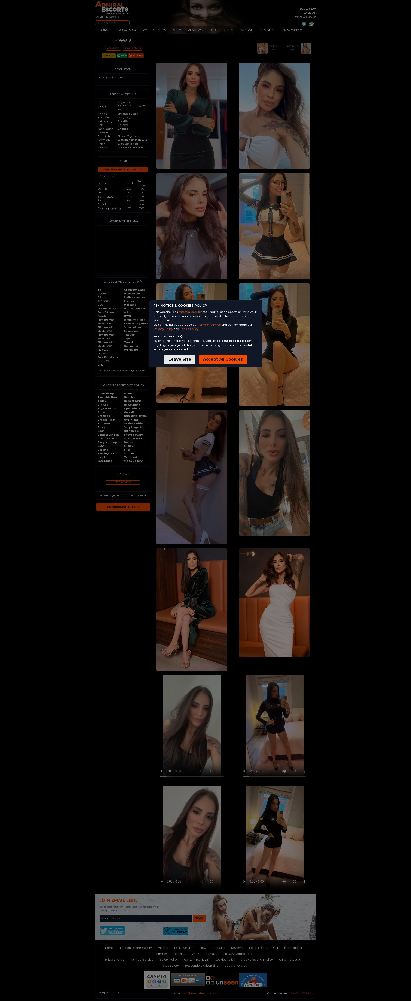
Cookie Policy (189, 329)
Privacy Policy (163, 329)
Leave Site (179, 359)
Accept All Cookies (223, 359)
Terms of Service (209, 324)
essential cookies (190, 311)
